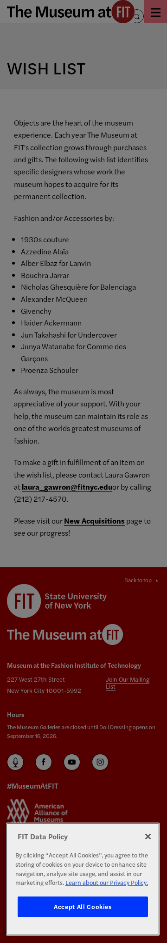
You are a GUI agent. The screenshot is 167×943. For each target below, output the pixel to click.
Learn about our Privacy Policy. (106, 882)
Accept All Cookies (83, 906)
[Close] (148, 836)
